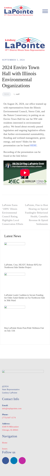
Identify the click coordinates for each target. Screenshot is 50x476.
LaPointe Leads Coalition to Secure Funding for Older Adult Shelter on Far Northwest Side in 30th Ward (24, 298)
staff (18, 94)
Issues (4, 449)
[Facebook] (5, 460)
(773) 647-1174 (9, 417)
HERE (33, 145)
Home (4, 443)
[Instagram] (22, 460)
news (6, 94)
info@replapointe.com (12, 408)
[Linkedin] (13, 460)
